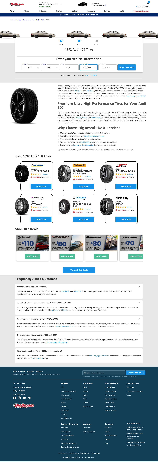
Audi (37, 20)
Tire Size (102, 64)
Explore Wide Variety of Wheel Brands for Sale (135, 428)
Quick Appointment (141, 11)
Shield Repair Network (68, 443)
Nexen (85, 395)
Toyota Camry (110, 395)
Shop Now (41, 186)
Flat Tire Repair (66, 399)
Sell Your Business (67, 435)
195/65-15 (90, 91)
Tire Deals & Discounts (135, 391)
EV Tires (64, 414)
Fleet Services (66, 432)
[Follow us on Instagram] (19, 397)
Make (25, 64)
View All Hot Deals (79, 270)
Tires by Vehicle (28, 20)
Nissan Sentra (109, 403)
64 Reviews (87, 209)
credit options (85, 142)
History (107, 432)
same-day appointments (94, 136)
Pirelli (84, 118)
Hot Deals (74, 11)
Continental (95, 118)
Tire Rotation (65, 395)
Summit (85, 391)
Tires (12, 11)
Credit (121, 11)
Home (13, 20)
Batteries (64, 406)
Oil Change (42, 11)
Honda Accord (110, 387)
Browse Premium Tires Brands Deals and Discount (135, 436)
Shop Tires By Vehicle (68, 391)
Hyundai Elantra (110, 391)
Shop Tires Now (126, 67)
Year (63, 64)
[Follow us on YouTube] (24, 397)
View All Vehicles (110, 410)
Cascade (86, 387)
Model (45, 64)
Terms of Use (73, 453)
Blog (106, 443)
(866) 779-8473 (144, 6)
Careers (107, 11)
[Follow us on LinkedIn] (29, 397)
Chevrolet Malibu (111, 399)
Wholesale (64, 428)
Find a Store (87, 428)
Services (59, 11)
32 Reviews (130, 174)
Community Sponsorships (70, 447)
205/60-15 (78, 91)
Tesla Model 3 (110, 406)
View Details (32, 256)
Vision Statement (111, 435)
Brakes (63, 403)
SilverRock (64, 439)
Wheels (26, 11)
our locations (37, 358)
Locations (91, 11)
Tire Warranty (95, 453)
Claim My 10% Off (134, 373)
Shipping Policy (84, 453)
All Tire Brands (88, 406)
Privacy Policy (128, 376)
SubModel (84, 64)
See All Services (66, 418)
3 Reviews (44, 207)
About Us (108, 428)
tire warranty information (83, 145)
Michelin (78, 118)
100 (42, 20)
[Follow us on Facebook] (14, 397)
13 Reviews (45, 174)
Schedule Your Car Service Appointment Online (136, 443)
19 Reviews (87, 176)
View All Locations (89, 432)
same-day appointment (136, 96)
